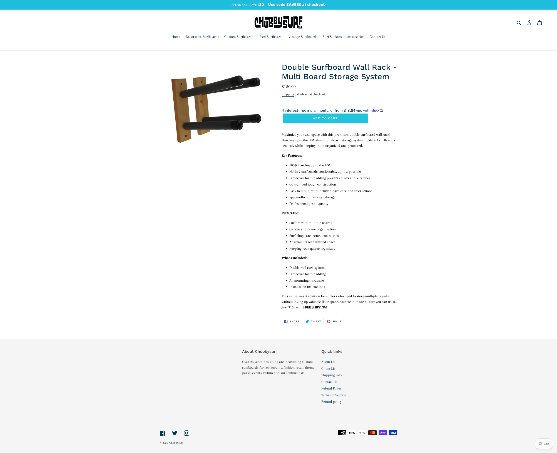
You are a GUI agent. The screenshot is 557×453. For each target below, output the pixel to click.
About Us (328, 362)
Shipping (288, 94)
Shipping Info (331, 375)
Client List (329, 368)
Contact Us (329, 382)
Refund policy (331, 402)
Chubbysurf (176, 442)
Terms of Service (333, 395)
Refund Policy (331, 388)
